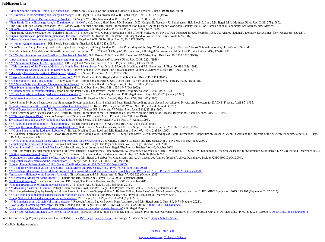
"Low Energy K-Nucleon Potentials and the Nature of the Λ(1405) (49, 59)
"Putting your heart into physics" (28, 154)
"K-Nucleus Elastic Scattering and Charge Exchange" (41, 15)
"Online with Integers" (22, 181)
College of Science (175, 237)
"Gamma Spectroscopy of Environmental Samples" (39, 184)
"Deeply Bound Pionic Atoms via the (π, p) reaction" (41, 77)
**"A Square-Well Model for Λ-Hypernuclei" (36, 63)
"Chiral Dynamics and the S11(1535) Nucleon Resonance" (44, 109)
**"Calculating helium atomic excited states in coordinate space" (47, 194)
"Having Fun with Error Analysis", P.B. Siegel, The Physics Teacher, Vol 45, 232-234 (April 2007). (68, 164)
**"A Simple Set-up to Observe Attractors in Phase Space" (44, 84)
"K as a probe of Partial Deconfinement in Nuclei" (39, 19)
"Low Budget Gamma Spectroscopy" (31, 204)
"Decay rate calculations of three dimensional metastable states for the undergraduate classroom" (66, 208)
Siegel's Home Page (162, 230)
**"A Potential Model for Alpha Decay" (33, 177)
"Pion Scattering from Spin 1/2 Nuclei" (32, 87)
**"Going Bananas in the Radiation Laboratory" (38, 130)
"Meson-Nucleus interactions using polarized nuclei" (40, 39)
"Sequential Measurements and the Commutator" (38, 161)
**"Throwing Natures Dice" (26, 116)
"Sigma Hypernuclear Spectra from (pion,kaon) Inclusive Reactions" (49, 36)
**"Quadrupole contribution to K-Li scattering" (38, 123)
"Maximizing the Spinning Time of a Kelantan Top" (40, 10)
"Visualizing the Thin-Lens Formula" (31, 144)
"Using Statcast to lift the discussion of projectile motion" (43, 198)
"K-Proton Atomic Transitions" (28, 43)
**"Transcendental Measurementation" (32, 90)
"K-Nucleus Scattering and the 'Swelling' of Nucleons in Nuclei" (48, 55)
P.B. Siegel (86, 218)
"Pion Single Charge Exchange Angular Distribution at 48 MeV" (47, 22)
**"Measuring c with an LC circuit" (30, 188)
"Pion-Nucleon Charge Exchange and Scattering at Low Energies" (48, 29)
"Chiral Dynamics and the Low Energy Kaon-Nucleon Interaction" (49, 106)
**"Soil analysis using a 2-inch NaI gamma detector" (40, 201)
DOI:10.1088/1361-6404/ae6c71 (288, 211)
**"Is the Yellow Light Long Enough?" (32, 80)
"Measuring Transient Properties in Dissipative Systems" (42, 73)
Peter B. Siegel (103, 218)
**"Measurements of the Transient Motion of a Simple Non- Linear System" (54, 66)
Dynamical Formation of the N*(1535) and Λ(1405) (40, 119)
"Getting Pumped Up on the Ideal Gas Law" (35, 147)
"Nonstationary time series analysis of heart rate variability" (44, 157)
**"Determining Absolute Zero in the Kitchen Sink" (40, 69)
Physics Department (150, 237)
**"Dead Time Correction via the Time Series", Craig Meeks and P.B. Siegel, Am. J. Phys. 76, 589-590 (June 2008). (78, 167)
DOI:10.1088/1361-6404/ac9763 (165, 204)
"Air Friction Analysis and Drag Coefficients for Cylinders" (44, 211)
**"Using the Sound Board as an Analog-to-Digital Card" (43, 127)
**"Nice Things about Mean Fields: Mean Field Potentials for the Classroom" (55, 140)
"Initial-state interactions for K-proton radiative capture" (42, 98)
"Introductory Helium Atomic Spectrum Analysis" (38, 174)
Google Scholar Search (164, 218)
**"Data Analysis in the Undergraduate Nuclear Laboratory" (45, 94)
